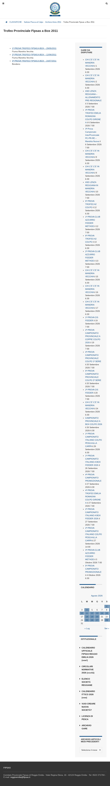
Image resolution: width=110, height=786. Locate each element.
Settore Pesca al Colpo (33, 22)
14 (102, 613)
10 (82, 613)
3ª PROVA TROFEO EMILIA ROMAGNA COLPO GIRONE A (93, 116)
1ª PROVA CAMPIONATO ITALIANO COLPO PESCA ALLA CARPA (93, 440)
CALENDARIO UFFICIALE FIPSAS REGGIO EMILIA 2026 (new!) (89, 654)
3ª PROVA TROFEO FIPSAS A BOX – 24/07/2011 (34, 61)
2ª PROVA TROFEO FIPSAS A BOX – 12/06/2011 (34, 54)
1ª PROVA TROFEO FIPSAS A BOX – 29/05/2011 (34, 48)
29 (107, 620)
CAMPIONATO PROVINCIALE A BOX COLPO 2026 (93, 421)
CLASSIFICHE (15, 22)
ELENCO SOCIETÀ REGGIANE (87, 682)
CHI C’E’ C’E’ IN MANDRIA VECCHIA (92, 62)
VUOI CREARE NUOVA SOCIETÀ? (88, 707)
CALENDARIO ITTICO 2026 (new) (88, 694)
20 (97, 617)
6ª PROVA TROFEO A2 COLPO (91, 238)
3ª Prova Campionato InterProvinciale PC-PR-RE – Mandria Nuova (92, 135)
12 (92, 613)
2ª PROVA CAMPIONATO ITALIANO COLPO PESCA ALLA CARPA (93, 534)
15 (107, 613)
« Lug (87, 628)
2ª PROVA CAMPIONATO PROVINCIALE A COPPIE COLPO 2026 (92, 336)
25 (87, 620)
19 (92, 617)
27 (97, 620)
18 (87, 617)
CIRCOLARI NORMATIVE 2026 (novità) (88, 669)
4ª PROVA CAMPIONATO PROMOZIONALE (93, 477)
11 (87, 613)
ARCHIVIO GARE (86, 727)
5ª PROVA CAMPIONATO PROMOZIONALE (93, 569)
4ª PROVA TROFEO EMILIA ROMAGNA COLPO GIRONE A (93, 496)
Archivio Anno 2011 (53, 22)
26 (92, 620)
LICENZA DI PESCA (87, 717)
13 (97, 613)
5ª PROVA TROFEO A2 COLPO (91, 204)
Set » (106, 628)
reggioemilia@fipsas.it (20, 777)
